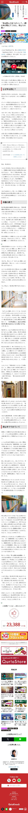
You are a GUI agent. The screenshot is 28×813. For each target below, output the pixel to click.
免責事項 (14, 796)
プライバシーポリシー (14, 795)
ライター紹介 (14, 798)
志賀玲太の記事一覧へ (14, 767)
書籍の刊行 (22, 50)
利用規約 (14, 792)
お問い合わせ (14, 799)
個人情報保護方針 (14, 793)
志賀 (9, 46)
